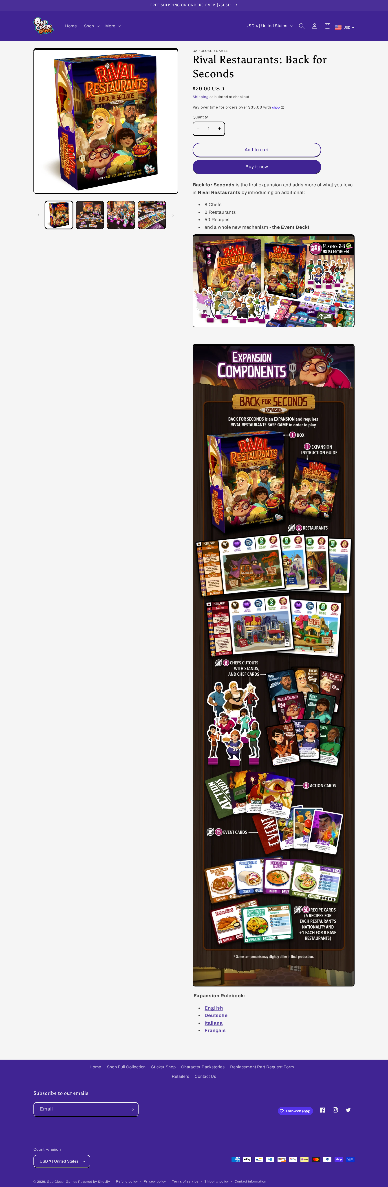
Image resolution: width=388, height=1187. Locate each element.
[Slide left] (38, 215)
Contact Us (205, 1076)
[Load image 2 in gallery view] (90, 215)
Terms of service (185, 1181)
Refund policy (127, 1181)
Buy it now (256, 166)
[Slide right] (173, 215)
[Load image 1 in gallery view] (59, 215)
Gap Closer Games (62, 1181)
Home (95, 1067)
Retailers (180, 1076)
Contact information (250, 1181)
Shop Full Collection (126, 1067)
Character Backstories (203, 1067)
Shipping (201, 97)
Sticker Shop (163, 1067)
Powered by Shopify (94, 1181)
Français (215, 1030)
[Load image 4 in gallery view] (152, 215)
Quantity (200, 117)
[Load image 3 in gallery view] (121, 215)
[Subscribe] (131, 1109)
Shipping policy (216, 1181)
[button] (91, 26)
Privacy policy (155, 1181)
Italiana (214, 1023)
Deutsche (216, 1015)
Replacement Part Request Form (262, 1067)
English (214, 1008)
